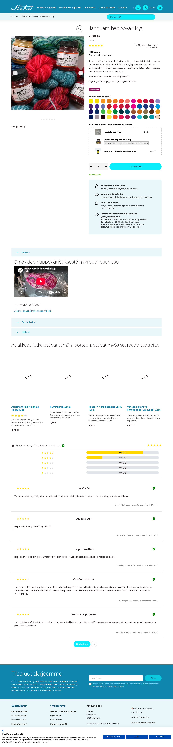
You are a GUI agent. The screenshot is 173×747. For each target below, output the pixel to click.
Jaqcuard (108, 55)
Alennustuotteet (107, 7)
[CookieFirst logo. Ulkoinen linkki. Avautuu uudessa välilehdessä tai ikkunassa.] (3, 731)
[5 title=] (25, 416)
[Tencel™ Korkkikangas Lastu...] (119, 363)
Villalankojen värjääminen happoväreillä (32, 310)
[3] (95, 45)
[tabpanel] (47, 73)
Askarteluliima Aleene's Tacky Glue (25, 408)
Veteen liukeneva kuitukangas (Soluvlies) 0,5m (143, 408)
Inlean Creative (148, 722)
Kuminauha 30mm (60, 406)
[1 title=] (12, 416)
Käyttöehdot (55, 715)
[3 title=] (19, 416)
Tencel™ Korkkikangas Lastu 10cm (105, 408)
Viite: (91, 51)
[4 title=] (22, 416)
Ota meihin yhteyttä (58, 724)
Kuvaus (23, 252)
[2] (93, 45)
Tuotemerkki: (95, 55)
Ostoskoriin (136, 166)
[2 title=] (15, 416)
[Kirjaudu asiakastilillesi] (145, 7)
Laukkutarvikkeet (18, 720)
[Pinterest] (25, 126)
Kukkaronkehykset (19, 711)
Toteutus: (136, 722)
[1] (90, 45)
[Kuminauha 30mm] (80, 363)
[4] (98, 45)
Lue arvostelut (152, 47)
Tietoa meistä (56, 720)
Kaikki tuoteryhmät (46, 7)
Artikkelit (122, 7)
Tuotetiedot (25, 322)
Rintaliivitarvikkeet (19, 724)
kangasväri (94, 89)
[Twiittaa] (21, 126)
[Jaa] (17, 126)
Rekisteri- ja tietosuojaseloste (63, 711)
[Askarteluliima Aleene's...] (42, 363)
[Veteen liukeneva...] (157, 363)
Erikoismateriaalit (19, 715)
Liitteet (23, 332)
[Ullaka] (21, 7)
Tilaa (153, 678)
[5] (101, 45)
